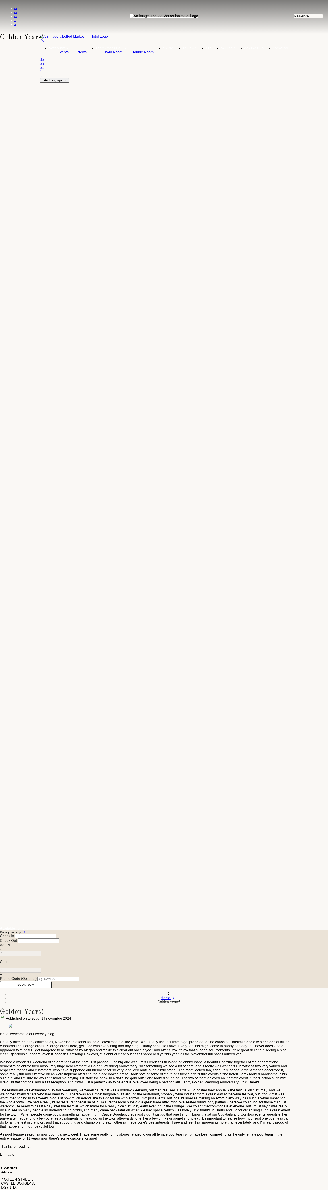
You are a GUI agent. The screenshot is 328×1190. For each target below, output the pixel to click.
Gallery (228, 48)
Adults (5, 945)
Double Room (142, 52)
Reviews (189, 48)
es (15, 16)
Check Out (8, 940)
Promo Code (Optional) (18, 979)
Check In (7, 936)
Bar (208, 48)
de (15, 8)
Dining (167, 48)
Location (281, 48)
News (82, 52)
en (15, 12)
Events (63, 52)
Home (166, 998)
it (15, 24)
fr (15, 20)
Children (7, 962)
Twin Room (113, 52)
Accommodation (109, 48)
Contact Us (254, 48)
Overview (57, 48)
